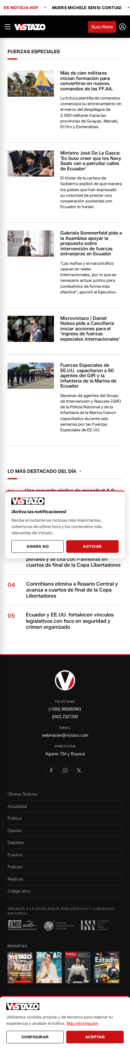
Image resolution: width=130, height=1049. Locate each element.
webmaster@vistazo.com (65, 735)
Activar (92, 546)
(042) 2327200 (65, 716)
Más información (82, 1023)
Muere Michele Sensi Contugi (87, 8)
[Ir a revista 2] (49, 967)
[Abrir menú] (7, 27)
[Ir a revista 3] (78, 967)
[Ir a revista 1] (20, 967)
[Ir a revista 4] (106, 967)
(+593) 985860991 (65, 709)
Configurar (35, 1037)
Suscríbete (102, 27)
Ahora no (38, 546)
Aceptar (95, 1037)
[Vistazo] (30, 27)
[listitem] (51, 770)
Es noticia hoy (21, 8)
